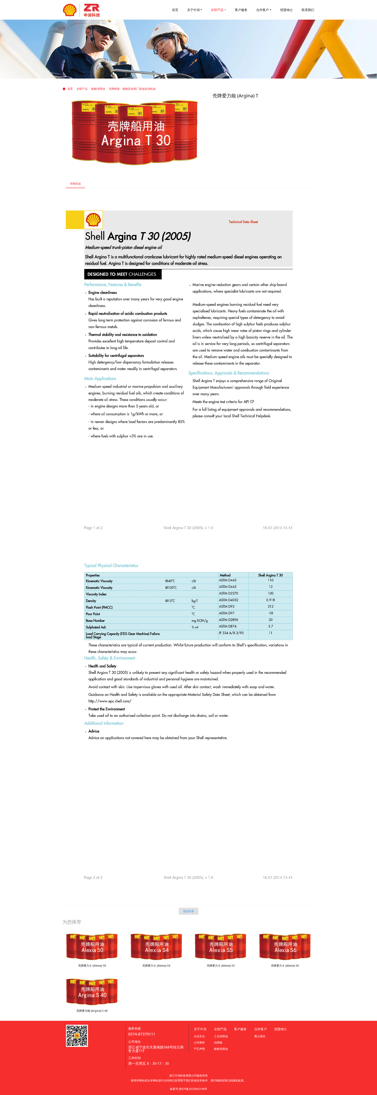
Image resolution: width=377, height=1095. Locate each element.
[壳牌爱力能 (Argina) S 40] (92, 992)
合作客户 (262, 10)
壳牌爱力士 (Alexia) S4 (156, 965)
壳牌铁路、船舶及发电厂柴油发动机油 (132, 89)
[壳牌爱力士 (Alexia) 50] (92, 947)
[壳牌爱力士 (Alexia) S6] (285, 947)
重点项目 (259, 1036)
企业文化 (199, 1036)
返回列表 (188, 911)
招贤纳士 (286, 10)
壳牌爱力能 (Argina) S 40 (92, 1011)
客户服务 (241, 10)
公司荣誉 (199, 1042)
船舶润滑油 (98, 89)
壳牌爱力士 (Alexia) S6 (285, 965)
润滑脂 (218, 1042)
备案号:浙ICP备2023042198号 (188, 1089)
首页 (175, 10)
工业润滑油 (221, 1036)
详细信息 (75, 183)
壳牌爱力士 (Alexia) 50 (92, 965)
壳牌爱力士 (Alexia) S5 (221, 965)
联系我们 (308, 10)
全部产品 (217, 10)
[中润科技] (81, 10)
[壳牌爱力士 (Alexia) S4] (156, 947)
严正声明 (199, 1049)
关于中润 (193, 10)
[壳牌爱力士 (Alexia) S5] (220, 947)
